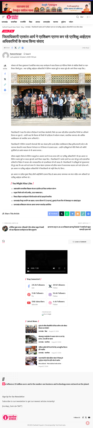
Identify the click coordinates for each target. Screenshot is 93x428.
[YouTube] (89, 417)
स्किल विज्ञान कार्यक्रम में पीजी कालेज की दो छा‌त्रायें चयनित (33, 196)
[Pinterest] (36, 294)
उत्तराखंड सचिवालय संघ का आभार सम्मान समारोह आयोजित (32, 204)
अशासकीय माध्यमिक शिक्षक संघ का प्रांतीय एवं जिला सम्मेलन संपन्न (35, 188)
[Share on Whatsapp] (67, 213)
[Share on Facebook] (12, 48)
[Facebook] (36, 286)
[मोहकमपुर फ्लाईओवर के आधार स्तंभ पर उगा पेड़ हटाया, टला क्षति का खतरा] (31, 339)
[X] (57, 286)
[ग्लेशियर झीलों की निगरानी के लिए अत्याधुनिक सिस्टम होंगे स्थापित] (31, 350)
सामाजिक (47, 342)
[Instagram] (57, 294)
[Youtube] (36, 303)
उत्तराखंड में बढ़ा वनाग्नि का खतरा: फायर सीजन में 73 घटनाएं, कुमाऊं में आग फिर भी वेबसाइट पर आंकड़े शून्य (47, 200)
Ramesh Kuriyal (15, 54)
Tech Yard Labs (61, 425)
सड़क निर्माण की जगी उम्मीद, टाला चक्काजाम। (28, 192)
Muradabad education (54, 363)
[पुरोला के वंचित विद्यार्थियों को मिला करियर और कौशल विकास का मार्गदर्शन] (31, 328)
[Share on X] (15, 48)
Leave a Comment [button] (80, 242)
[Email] (77, 213)
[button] (4, 17)
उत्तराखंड (6, 31)
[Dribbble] (57, 303)
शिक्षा (12, 31)
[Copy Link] (19, 48)
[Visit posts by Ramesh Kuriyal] (5, 55)
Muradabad (42, 363)
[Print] (22, 48)
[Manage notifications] (87, 423)
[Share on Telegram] (72, 213)
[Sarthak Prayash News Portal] (12, 17)
